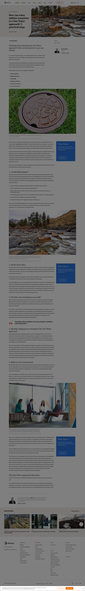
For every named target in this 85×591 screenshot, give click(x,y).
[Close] (83, 588)
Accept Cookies (69, 588)
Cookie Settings (60, 588)
